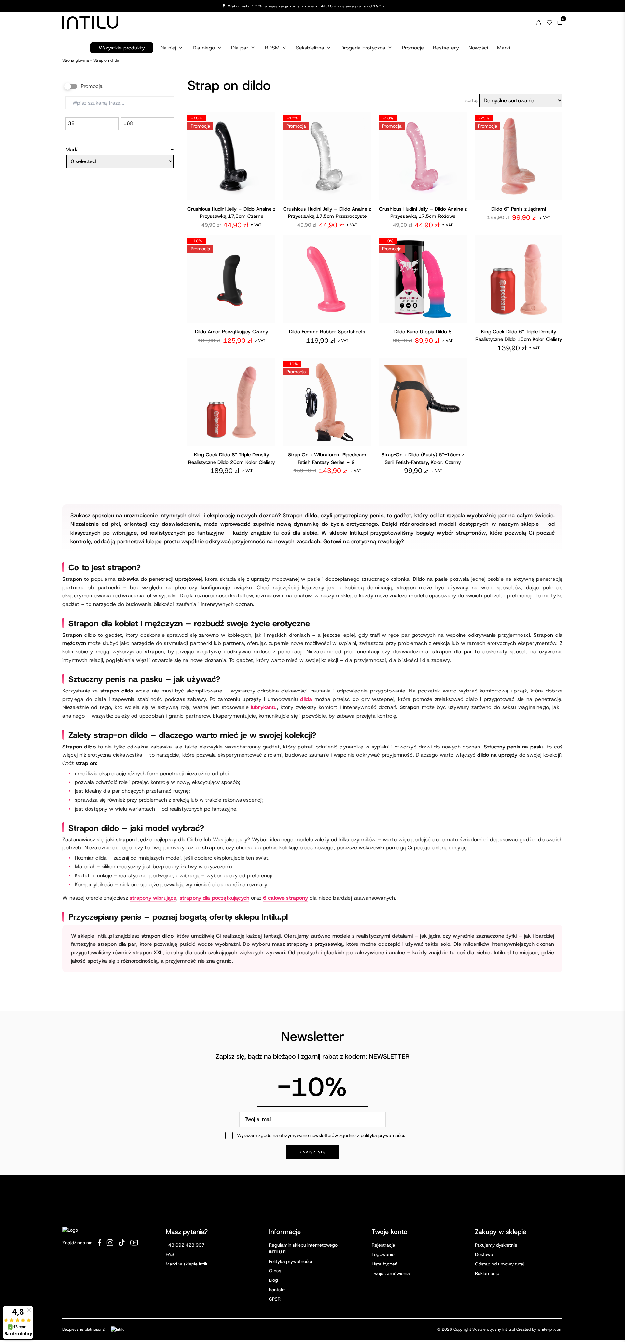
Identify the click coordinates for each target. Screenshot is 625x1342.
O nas (275, 1271)
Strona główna (75, 60)
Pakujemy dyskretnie (496, 1245)
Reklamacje (487, 1273)
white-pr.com (549, 1329)
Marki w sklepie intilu (187, 1264)
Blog (273, 1280)
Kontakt (277, 1290)
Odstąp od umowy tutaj (499, 1264)
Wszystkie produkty (122, 47)
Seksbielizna (310, 47)
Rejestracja (383, 1245)
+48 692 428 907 (185, 1245)
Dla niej (167, 47)
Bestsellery (446, 47)
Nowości (478, 47)
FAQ (170, 1254)
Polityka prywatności (290, 1261)
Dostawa (484, 1254)
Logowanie (383, 1254)
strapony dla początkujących (214, 897)
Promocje (413, 47)
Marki (503, 47)
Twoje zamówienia (391, 1273)
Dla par (239, 47)
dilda (306, 699)
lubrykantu (264, 707)
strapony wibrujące (153, 897)
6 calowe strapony (285, 897)
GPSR (275, 1299)
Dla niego (204, 47)
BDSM (272, 47)
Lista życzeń (384, 1264)
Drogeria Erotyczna (362, 47)
